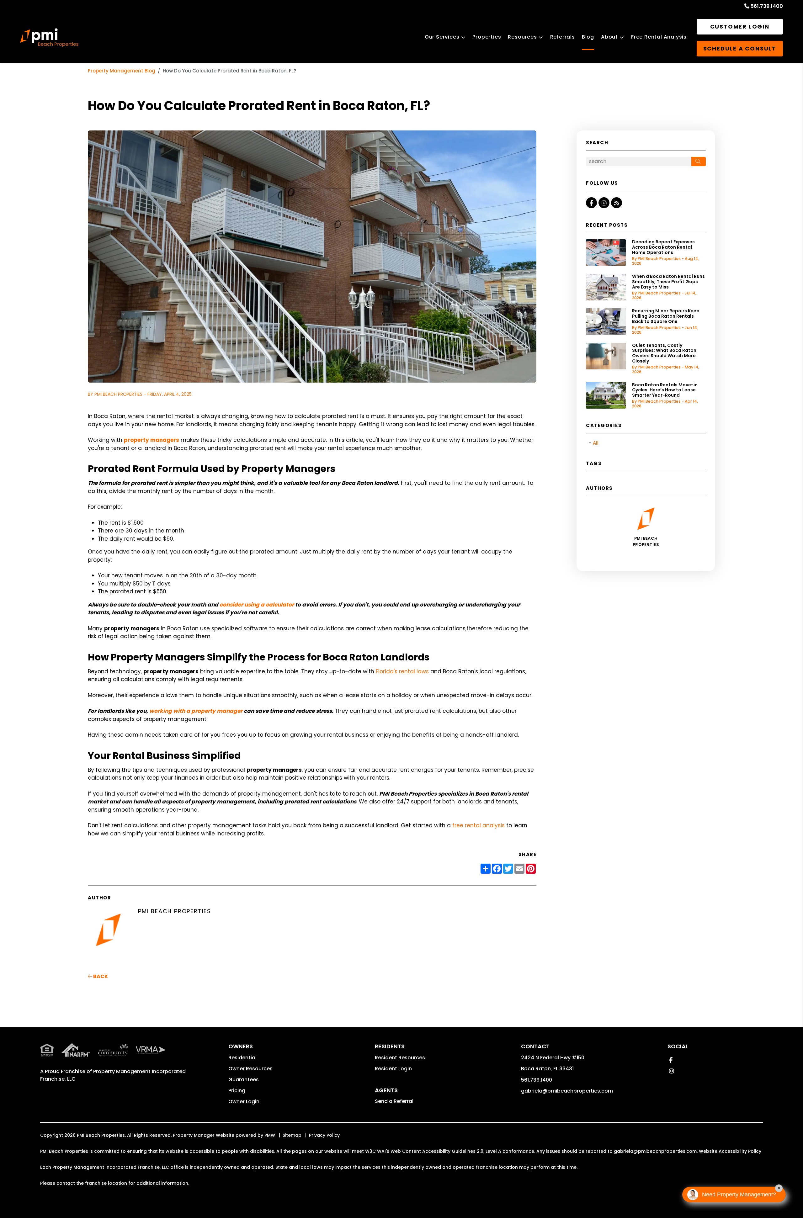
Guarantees (243, 1079)
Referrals (562, 36)
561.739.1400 (767, 6)
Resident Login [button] (393, 1068)
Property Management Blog (121, 70)
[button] (591, 202)
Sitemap (292, 1135)
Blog (588, 36)
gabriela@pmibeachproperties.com (567, 1090)
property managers (151, 440)
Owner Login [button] (243, 1101)
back (100, 976)
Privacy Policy (324, 1135)
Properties (486, 36)
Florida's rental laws (402, 671)
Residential (242, 1057)
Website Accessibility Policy (730, 1151)
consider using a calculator (257, 604)
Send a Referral (394, 1101)
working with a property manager (195, 711)
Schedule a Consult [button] (739, 48)
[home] (49, 37)
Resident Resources (400, 1057)
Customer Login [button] (739, 26)
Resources (522, 36)
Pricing (236, 1090)
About (609, 36)
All (595, 443)
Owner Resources (250, 1068)
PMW (269, 1135)
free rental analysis (478, 825)
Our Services (442, 36)
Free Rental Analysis (659, 36)
